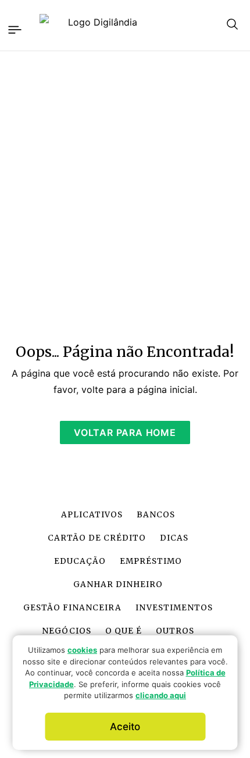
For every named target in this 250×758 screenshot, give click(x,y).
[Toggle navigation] (14, 28)
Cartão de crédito (97, 538)
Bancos (156, 515)
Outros (175, 631)
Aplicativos (92, 515)
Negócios (66, 631)
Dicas (174, 538)
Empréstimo (151, 561)
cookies (82, 650)
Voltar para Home (125, 432)
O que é (123, 631)
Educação (80, 561)
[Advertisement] (125, 190)
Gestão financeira (72, 608)
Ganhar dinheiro (118, 584)
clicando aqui (160, 695)
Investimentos (174, 608)
